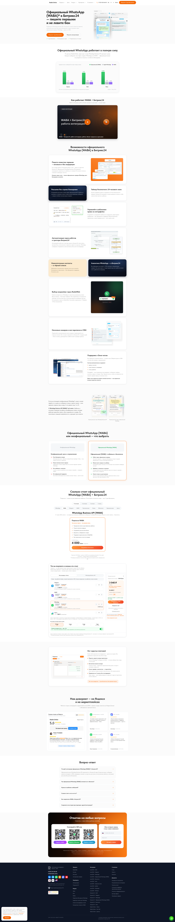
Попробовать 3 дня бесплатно (115, 602)
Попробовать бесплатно (87, 547)
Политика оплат (115, 885)
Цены (68, 2)
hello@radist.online (53, 873)
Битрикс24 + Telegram (94, 895)
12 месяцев (76, 503)
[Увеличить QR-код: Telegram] (89, 834)
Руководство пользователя (117, 880)
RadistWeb (75, 869)
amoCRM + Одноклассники (96, 883)
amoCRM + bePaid (94, 886)
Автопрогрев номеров (77, 876)
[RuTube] (56, 880)
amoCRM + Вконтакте (94, 879)
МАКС (78, 508)
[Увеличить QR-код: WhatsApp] (74, 834)
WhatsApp (57, 508)
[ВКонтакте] (49, 877)
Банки (93, 508)
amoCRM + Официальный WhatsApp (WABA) (99, 876)
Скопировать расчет (116, 611)
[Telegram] (53, 877)
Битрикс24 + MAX (94, 893)
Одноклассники (110, 508)
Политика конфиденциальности (118, 891)
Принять (7, 917)
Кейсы (74, 895)
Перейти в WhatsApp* (74, 842)
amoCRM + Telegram (94, 872)
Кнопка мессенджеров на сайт (79, 902)
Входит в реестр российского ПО (57, 887)
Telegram (71, 508)
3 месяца (92, 503)
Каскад (74, 872)
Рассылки (75, 874)
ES (113, 2)
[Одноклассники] (59, 877)
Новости (113, 872)
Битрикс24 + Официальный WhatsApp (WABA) (100, 900)
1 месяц (99, 503)
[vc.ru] (49, 880)
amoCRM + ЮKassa (94, 890)
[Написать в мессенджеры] (171, 918)
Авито (118, 508)
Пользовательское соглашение (118, 882)
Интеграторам (76, 882)
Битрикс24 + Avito (94, 904)
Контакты (114, 874)
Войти (116, 2)
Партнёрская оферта (116, 896)
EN (111, 2)
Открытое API (76, 885)
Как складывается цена (112, 617)
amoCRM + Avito (93, 881)
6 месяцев (84, 503)
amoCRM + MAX (93, 869)
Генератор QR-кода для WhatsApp (80, 898)
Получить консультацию (73, 34)
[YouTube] (66, 877)
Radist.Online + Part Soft (95, 909)
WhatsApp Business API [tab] (90, 575)
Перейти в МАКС (60, 842)
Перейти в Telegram (88, 842)
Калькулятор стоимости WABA (79, 905)
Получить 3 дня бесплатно (127, 2)
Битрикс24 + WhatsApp (95, 897)
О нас (113, 869)
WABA (64, 508)
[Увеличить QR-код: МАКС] (60, 834)
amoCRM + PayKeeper (94, 888)
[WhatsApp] (56, 877)
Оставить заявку (111, 842)
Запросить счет (115, 605)
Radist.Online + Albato (94, 906)
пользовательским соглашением (97, 851)
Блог (74, 893)
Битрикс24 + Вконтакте (95, 902)
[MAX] (63, 877)
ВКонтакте (100, 508)
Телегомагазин (86, 508)
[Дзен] (53, 880)
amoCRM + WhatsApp (94, 874)
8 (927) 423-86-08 (52, 871)
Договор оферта (115, 893)
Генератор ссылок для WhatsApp (80, 900)
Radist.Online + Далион (95, 911)
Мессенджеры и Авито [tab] (64, 575)
